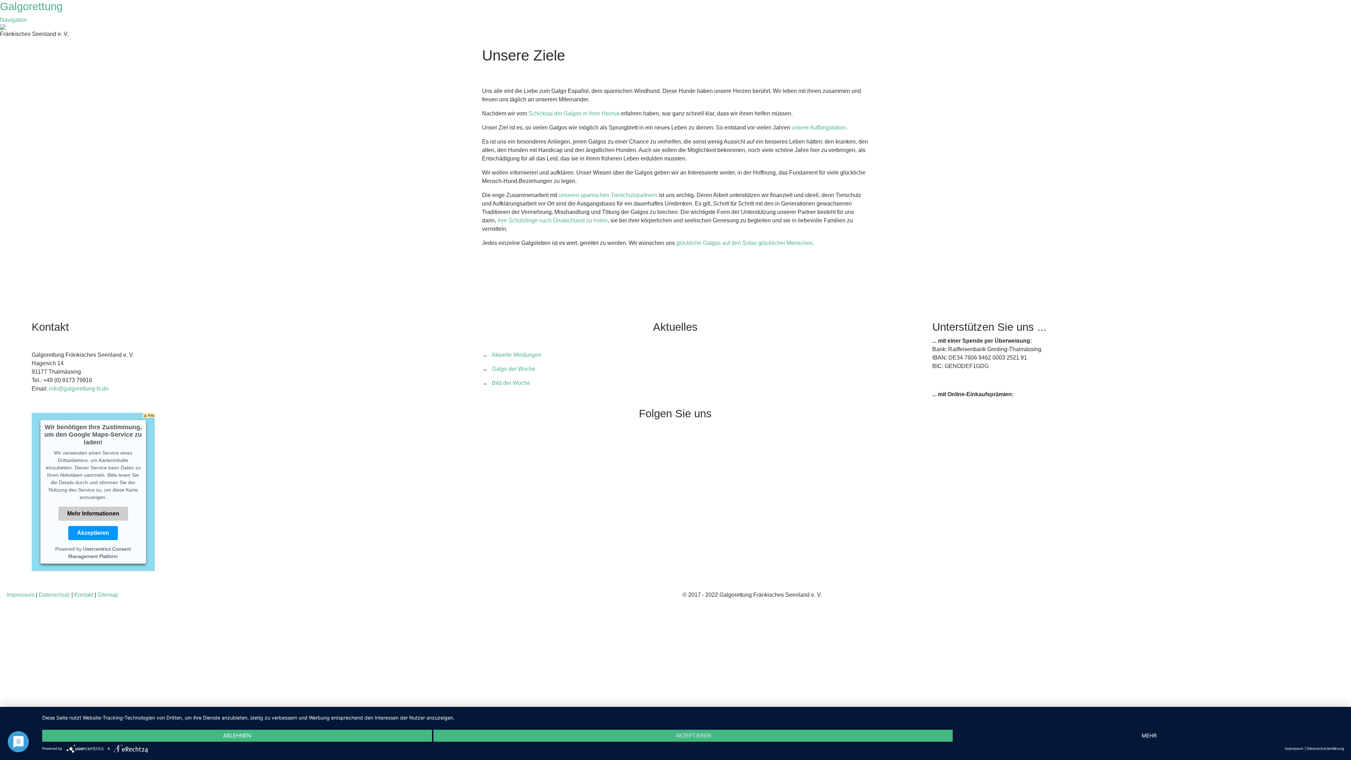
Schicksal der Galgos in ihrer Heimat (574, 113)
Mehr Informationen (93, 514)
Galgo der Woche (513, 369)
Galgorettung (33, 6)
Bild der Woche (511, 383)
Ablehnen (237, 735)
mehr (1149, 735)
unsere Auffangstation (819, 128)
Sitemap (107, 595)
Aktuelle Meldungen (516, 355)
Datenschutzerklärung (1325, 748)
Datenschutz (54, 595)
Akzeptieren (93, 533)
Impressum (20, 595)
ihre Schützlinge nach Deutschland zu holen (552, 220)
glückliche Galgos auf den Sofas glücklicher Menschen (744, 243)
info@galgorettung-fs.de (79, 389)
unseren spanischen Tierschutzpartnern (608, 195)
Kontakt (83, 595)
